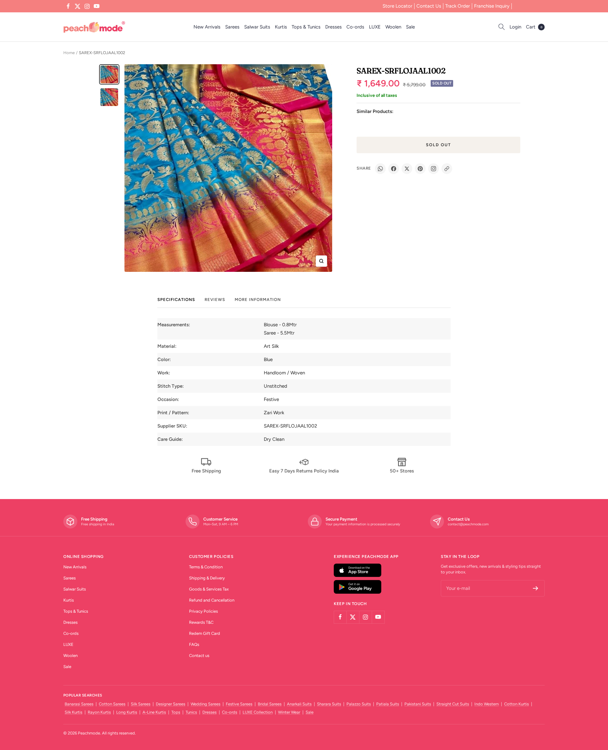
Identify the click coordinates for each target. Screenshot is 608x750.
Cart (534, 27)
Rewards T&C (201, 622)
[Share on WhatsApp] (380, 168)
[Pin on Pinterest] (420, 168)
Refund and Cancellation (211, 600)
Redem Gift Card (204, 633)
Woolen (393, 27)
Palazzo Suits (358, 704)
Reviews (215, 299)
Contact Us (428, 6)
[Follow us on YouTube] (96, 6)
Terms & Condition (206, 567)
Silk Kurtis (73, 712)
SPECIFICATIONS (176, 299)
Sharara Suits (329, 704)
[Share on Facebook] (393, 168)
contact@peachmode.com (468, 524)
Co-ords (355, 27)
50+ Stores (402, 471)
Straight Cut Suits (452, 704)
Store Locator (397, 6)
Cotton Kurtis (516, 704)
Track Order (457, 6)
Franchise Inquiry (492, 6)
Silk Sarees (140, 704)
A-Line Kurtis (154, 712)
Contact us (199, 655)
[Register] (535, 588)
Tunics (191, 712)
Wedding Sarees (205, 704)
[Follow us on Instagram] (87, 6)
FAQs (194, 644)
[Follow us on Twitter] (77, 6)
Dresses (333, 27)
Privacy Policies (203, 611)
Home (69, 52)
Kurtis (281, 27)
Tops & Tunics (306, 27)
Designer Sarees (170, 704)
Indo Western (486, 704)
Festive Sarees (239, 704)
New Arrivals (206, 27)
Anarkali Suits (299, 704)
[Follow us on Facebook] (68, 6)
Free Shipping (206, 471)
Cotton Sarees (112, 704)
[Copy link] (446, 168)
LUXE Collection (258, 712)
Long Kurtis (126, 712)
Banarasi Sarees (79, 704)
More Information (258, 299)
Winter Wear (289, 712)
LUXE (375, 27)
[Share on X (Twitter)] (407, 168)
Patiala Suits (387, 704)
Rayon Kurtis (99, 712)
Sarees (232, 27)
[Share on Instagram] (433, 168)
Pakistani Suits (417, 704)
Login (515, 27)
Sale (410, 27)
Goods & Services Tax (209, 589)
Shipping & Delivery (207, 578)
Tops (175, 712)
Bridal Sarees (270, 704)
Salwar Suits (257, 27)
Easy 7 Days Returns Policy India (304, 471)
